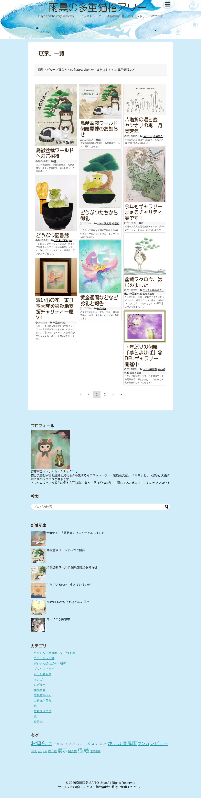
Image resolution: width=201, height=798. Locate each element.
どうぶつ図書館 (52, 235)
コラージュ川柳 (44, 658)
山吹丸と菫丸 (61, 240)
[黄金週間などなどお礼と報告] (100, 266)
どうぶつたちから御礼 (99, 215)
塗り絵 (52, 751)
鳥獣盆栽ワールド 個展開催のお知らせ (99, 128)
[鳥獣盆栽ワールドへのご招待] (56, 115)
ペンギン (103, 744)
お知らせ (41, 743)
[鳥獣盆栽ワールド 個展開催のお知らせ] (100, 101)
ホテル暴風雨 (104, 223)
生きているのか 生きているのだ (69, 584)
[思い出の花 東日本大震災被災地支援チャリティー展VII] (56, 277)
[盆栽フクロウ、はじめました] (145, 254)
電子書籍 (95, 751)
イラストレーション (62, 744)
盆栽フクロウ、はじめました (143, 282)
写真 (34, 751)
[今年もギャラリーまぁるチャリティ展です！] (145, 174)
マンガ (38, 679)
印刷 (45, 751)
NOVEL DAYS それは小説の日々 (68, 602)
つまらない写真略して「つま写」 (56, 653)
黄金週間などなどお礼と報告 (99, 300)
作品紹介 (158, 136)
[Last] (121, 394)
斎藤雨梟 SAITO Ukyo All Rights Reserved (105, 782)
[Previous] (88, 394)
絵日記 (38, 721)
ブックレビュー (44, 668)
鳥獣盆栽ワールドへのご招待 (55, 153)
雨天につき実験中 (58, 619)
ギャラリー (78, 744)
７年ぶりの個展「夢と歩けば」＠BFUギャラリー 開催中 (144, 355)
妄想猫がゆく (42, 695)
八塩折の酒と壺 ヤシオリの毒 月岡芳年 (143, 125)
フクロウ (91, 744)
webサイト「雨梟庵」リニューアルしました (76, 532)
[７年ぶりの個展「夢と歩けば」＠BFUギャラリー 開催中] (145, 326)
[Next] (113, 394)
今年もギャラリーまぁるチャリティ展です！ (143, 212)
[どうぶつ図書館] (56, 203)
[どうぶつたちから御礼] (100, 179)
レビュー (147, 136)
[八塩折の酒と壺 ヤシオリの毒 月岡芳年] (145, 99)
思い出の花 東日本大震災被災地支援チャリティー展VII (55, 308)
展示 (62, 750)
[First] (80, 394)
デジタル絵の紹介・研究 (50, 663)
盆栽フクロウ (42, 711)
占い (40, 751)
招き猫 (72, 751)
